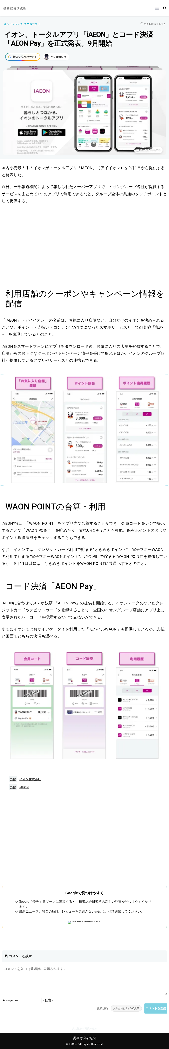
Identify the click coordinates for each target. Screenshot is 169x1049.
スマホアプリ (32, 24)
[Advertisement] (84, 245)
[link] (84, 429)
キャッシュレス (13, 24)
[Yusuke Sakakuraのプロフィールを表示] (56, 56)
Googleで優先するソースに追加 (42, 902)
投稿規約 (102, 1008)
